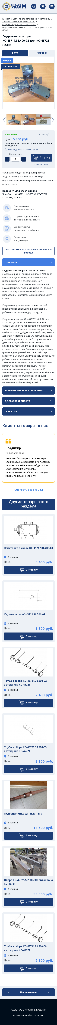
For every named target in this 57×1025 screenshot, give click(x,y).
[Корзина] (43, 6)
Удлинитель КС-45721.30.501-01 (24, 614)
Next (53, 120)
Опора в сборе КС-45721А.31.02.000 (19, 24)
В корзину (44, 157)
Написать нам (28, 992)
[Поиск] (33, 6)
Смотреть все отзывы (28, 489)
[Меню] (52, 6)
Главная (6, 18)
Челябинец (45, 18)
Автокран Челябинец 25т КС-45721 (18, 21)
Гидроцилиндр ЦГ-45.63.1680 (23, 813)
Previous (4, 120)
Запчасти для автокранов (25, 18)
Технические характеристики (24, 390)
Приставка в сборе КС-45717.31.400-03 (28, 548)
